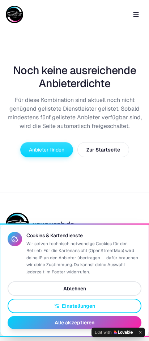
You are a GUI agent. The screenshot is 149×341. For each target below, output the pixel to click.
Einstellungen (78, 306)
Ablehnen (74, 288)
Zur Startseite (103, 149)
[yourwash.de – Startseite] (14, 14)
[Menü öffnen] (136, 14)
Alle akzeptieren (74, 322)
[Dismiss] (140, 332)
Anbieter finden (46, 149)
